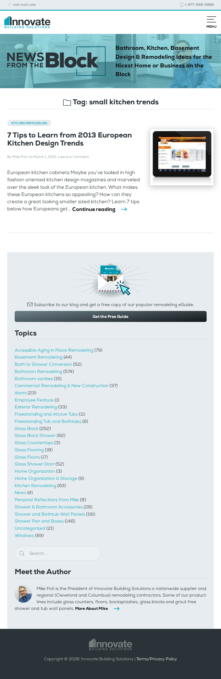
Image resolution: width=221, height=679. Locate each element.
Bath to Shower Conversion (43, 364)
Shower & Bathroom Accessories (49, 507)
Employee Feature (34, 400)
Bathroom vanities (34, 379)
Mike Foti (20, 156)
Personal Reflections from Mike (47, 500)
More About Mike (91, 608)
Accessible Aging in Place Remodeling (54, 350)
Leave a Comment (73, 156)
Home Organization (35, 471)
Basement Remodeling (38, 357)
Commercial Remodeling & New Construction (61, 385)
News (20, 492)
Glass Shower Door (34, 464)
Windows (24, 535)
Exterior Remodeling (36, 407)
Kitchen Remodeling (29, 123)
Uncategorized (30, 528)
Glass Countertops (34, 443)
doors (20, 393)
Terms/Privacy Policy (156, 658)
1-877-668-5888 (199, 4)
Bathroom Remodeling (38, 371)
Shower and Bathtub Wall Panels (50, 514)
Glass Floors (27, 457)
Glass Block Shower (35, 435)
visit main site (24, 4)
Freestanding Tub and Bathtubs (48, 421)
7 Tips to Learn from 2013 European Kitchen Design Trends (69, 139)
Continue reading (93, 209)
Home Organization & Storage (46, 478)
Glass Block (26, 428)
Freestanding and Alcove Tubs (46, 414)
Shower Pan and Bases (39, 521)
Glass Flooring (29, 450)
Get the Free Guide (110, 316)
